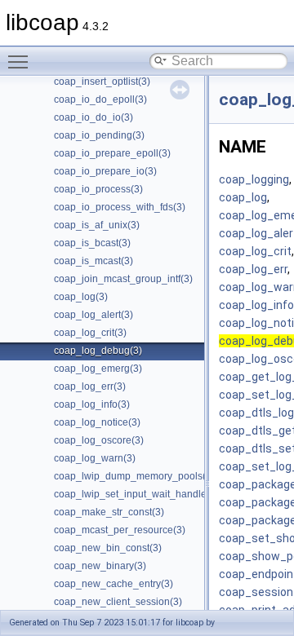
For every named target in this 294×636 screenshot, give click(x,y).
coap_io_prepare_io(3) (105, 171)
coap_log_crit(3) (90, 332)
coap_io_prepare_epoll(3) (112, 153)
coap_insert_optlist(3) (102, 81)
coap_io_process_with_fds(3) (119, 207)
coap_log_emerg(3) (98, 368)
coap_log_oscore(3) (99, 440)
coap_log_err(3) (90, 386)
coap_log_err (253, 269)
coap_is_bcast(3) (92, 243)
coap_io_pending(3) (99, 135)
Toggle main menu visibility (21, 61)
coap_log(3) (81, 297)
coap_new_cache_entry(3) (113, 584)
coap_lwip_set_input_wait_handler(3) (138, 494)
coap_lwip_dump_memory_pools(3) (134, 476)
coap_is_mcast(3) (93, 261)
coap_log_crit (255, 251)
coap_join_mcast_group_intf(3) (123, 279)
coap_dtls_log (256, 412)
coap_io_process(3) (98, 189)
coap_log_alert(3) (93, 314)
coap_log (243, 197)
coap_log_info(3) (92, 404)
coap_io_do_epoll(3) (100, 99)
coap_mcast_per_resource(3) (119, 530)
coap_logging (254, 179)
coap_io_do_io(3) (93, 117)
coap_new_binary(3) (100, 566)
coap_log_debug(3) (98, 350)
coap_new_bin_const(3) (108, 548)
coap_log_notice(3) (97, 422)
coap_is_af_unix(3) (97, 225)
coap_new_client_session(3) (118, 601)
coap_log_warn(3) (95, 458)
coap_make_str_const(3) (109, 512)
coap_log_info (256, 304)
